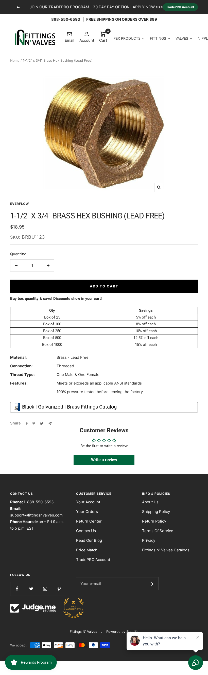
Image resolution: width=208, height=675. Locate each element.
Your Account (88, 502)
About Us (150, 502)
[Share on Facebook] (27, 423)
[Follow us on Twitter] (31, 589)
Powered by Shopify (122, 631)
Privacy (148, 540)
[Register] (151, 583)
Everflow (19, 204)
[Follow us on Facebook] (17, 589)
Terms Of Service (157, 530)
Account (86, 40)
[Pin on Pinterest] (33, 423)
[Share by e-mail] (50, 423)
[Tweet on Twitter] (42, 423)
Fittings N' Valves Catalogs (165, 550)
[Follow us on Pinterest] (59, 589)
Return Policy (154, 521)
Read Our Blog (89, 540)
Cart (103, 37)
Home (15, 60)
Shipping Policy (156, 511)
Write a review (104, 459)
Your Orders (87, 511)
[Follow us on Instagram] (45, 589)
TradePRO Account (180, 7)
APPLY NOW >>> (148, 7)
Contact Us (86, 530)
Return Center (89, 521)
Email (69, 37)
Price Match (86, 550)
